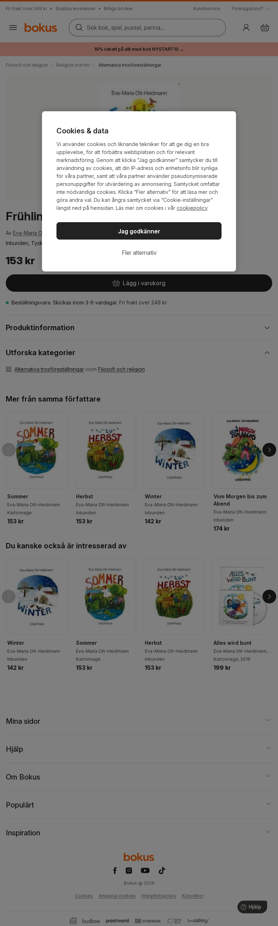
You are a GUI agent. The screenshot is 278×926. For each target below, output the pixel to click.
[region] (139, 191)
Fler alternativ (139, 252)
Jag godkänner (139, 231)
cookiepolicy (192, 208)
